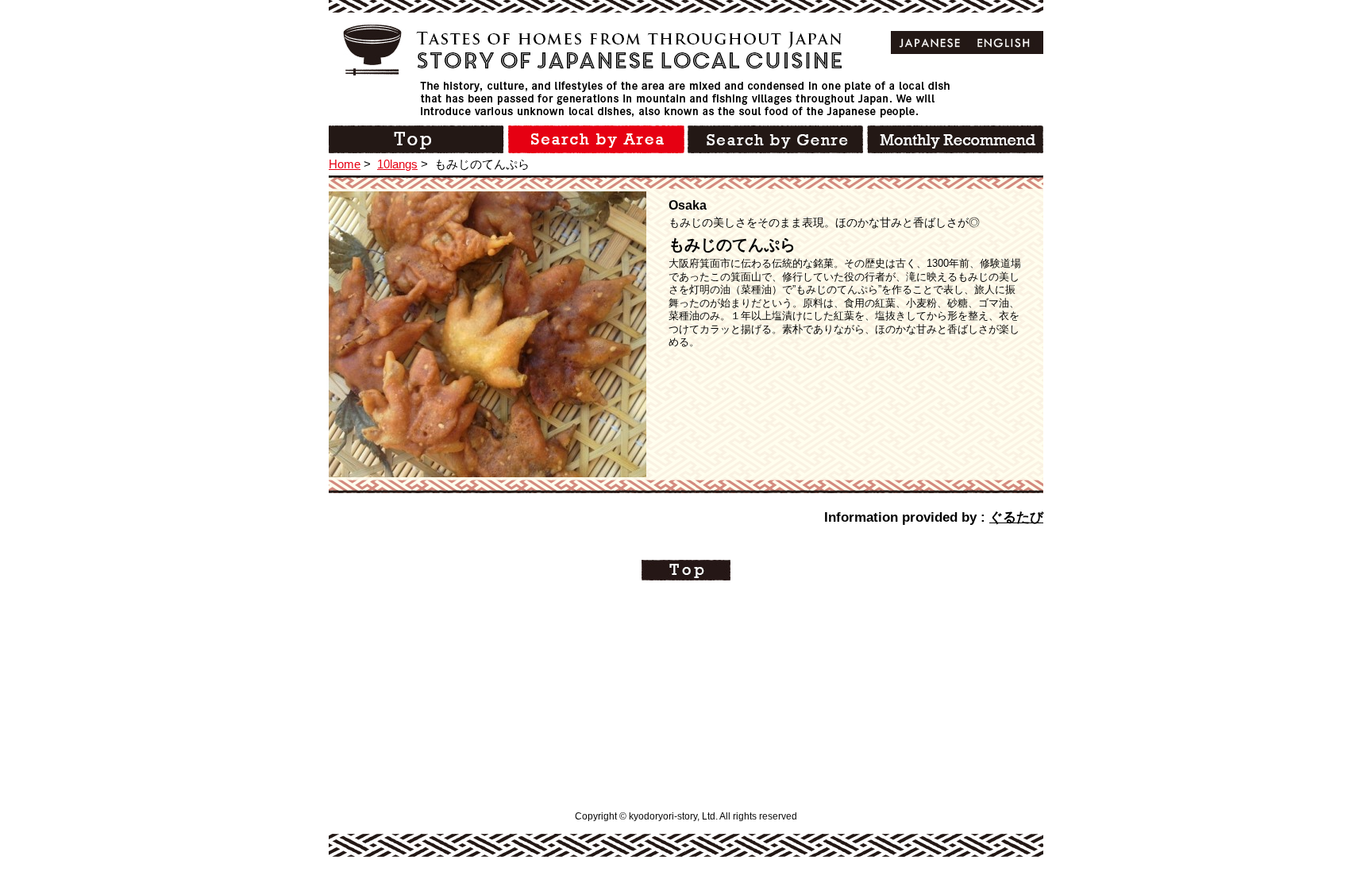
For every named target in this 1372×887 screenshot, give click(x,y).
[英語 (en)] (1004, 42)
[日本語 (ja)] (930, 42)
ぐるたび (1016, 517)
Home (344, 164)
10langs (397, 164)
